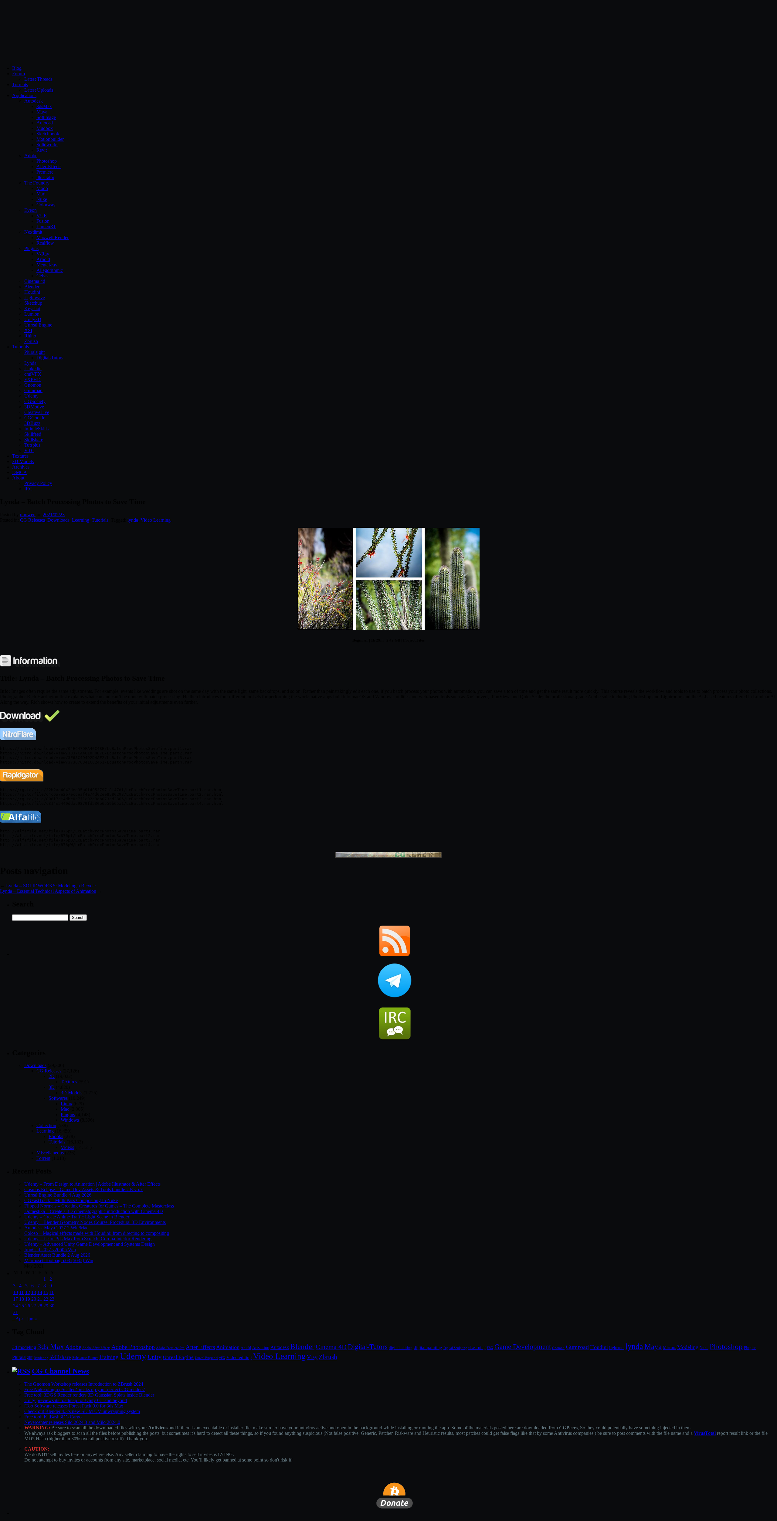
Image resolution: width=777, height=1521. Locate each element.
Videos (67, 1147)
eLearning (477, 1347)
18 (21, 1299)
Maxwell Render (52, 237)
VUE (41, 215)
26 (27, 1305)
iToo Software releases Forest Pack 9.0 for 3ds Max (73, 1405)
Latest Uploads (38, 90)
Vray (312, 1357)
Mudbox (44, 128)
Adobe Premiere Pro (170, 1348)
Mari (41, 193)
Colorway (46, 204)
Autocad (44, 122)
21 (39, 1299)
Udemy (31, 395)
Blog (17, 68)
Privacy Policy (38, 483)
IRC (28, 488)
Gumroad (33, 390)
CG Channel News (60, 1371)
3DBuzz (32, 423)
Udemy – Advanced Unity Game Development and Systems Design (89, 1244)
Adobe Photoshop (133, 1347)
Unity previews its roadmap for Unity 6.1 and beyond (75, 1400)
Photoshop (46, 161)
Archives (20, 466)
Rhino (30, 335)
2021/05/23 (54, 514)
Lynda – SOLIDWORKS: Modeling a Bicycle (51, 885)
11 (21, 1292)
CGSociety (35, 401)
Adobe (30, 155)
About (18, 477)
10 (15, 1292)
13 (33, 1292)
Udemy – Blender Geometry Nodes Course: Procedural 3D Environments (95, 1222)
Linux (66, 1103)
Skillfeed (32, 434)
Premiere (44, 171)
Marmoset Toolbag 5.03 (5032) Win (58, 1260)
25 (21, 1305)
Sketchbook (47, 133)
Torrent (43, 1158)
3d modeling (24, 1347)
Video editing (239, 1357)
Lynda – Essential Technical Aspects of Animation (48, 891)
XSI (28, 330)
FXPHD (32, 379)
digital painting (428, 1347)
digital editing (400, 1347)
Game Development (522, 1346)
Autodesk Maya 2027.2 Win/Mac (56, 1227)
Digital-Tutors (49, 357)
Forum (18, 73)
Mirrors (669, 1347)
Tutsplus (32, 445)
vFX (222, 1358)
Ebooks (56, 1136)
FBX (490, 1348)
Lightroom (616, 1348)
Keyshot (32, 308)
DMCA (19, 472)
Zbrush (31, 341)
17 (15, 1299)
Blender (31, 286)
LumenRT (46, 226)
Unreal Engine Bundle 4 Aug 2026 (57, 1194)
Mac (65, 1109)
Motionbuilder (50, 139)
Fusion (42, 221)
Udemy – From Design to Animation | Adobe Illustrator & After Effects (92, 1184)
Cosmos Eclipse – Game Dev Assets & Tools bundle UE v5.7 (83, 1189)
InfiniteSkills (36, 428)
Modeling (687, 1347)
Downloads (58, 520)
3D (52, 1087)
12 (27, 1292)
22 (45, 1299)
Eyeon (30, 210)
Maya (41, 111)
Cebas (42, 275)
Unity (154, 1356)
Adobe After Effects (96, 1348)
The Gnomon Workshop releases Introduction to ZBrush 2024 (83, 1384)
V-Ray (42, 253)
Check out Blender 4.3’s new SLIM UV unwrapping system (82, 1411)
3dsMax (44, 106)
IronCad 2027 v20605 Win (50, 1249)
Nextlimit (33, 232)
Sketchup (33, 303)
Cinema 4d (34, 281)
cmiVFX (32, 374)
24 (15, 1305)
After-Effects (48, 166)
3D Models (23, 461)
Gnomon (32, 385)
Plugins (31, 248)
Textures (20, 456)
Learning (80, 520)
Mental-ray (46, 264)
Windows (70, 1120)
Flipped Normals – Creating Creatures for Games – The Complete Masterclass (99, 1205)
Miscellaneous (50, 1152)
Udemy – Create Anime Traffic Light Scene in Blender (76, 1216)
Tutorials (20, 346)
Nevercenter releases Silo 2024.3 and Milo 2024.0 (72, 1422)
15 (45, 1292)
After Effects (200, 1347)
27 (33, 1305)
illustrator (45, 177)
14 (39, 1292)
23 (51, 1299)
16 (51, 1292)
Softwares (58, 1098)
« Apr (17, 1318)
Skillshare (33, 439)
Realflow (45, 243)
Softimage (46, 117)
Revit (41, 150)
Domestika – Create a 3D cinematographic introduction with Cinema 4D (93, 1211)
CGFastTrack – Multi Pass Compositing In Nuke (71, 1200)
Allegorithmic (49, 270)
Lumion (31, 314)
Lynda (30, 363)
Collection (46, 1125)
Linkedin (33, 368)
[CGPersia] (388, 856)
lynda (132, 520)
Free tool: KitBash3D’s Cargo (53, 1416)
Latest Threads (38, 79)
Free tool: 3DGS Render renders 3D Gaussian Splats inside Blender (89, 1394)
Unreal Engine (38, 324)
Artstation (260, 1347)
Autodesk (33, 100)
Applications (24, 95)
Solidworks (47, 144)
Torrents (20, 84)
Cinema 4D (331, 1346)
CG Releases (32, 520)
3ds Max (50, 1346)
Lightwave (34, 297)
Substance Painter (85, 1358)
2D (52, 1076)
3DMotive (34, 406)
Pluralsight (34, 352)
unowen (28, 514)
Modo (42, 188)
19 (27, 1299)
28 (39, 1305)
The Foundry (36, 182)
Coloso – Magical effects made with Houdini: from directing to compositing (96, 1233)
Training (109, 1357)
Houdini (32, 292)
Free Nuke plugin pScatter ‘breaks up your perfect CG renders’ (84, 1389)
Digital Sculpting (455, 1348)
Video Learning (156, 520)
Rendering (41, 1358)
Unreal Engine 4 (206, 1358)
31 (15, 1312)
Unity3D (32, 319)
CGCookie (34, 417)
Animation (227, 1347)
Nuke (41, 199)
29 (45, 1305)
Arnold (43, 259)
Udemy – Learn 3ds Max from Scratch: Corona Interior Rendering (87, 1238)
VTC (29, 450)
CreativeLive (36, 412)
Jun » (32, 1318)
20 (33, 1299)
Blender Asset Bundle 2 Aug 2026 (57, 1255)
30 (51, 1305)
